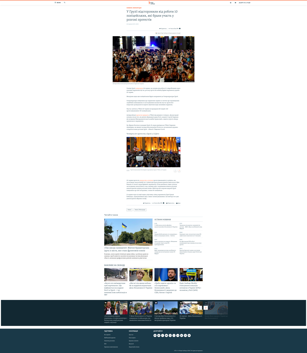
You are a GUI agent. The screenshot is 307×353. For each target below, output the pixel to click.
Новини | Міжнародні (134, 8)
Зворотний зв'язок (134, 347)
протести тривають (142, 115)
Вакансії (131, 344)
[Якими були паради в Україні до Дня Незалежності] (216, 307)
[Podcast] (185, 335)
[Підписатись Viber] (173, 335)
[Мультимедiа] (235, 3)
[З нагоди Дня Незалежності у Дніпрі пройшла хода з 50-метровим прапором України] (166, 307)
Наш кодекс (132, 338)
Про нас (131, 335)
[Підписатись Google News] (158, 335)
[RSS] (181, 335)
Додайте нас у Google (244, 2)
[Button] (163, 29)
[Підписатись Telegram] (177, 335)
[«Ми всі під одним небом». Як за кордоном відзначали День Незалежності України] (141, 274)
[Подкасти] (230, 3)
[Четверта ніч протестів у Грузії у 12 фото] (153, 152)
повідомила (139, 88)
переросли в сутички (146, 180)
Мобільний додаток (109, 338)
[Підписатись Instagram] (170, 335)
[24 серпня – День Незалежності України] (191, 307)
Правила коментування (111, 347)
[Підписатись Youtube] (166, 335)
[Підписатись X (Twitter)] (162, 335)
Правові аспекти (133, 341)
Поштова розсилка (109, 341)
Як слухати (107, 335)
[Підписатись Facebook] (155, 335)
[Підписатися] (189, 335)
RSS (105, 344)
